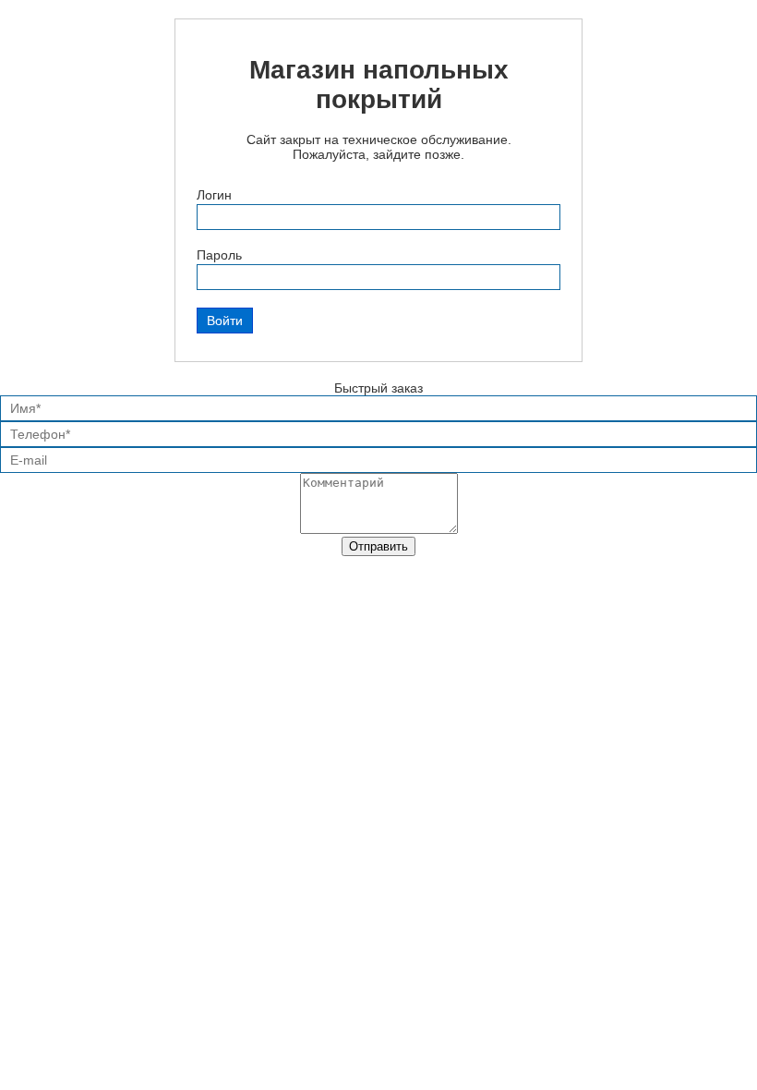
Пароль (219, 255)
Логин (214, 195)
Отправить (378, 546)
